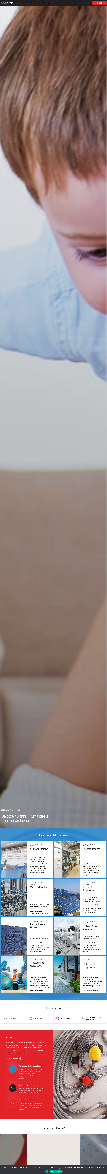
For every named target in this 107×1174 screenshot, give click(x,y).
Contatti (86, 3)
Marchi (59, 3)
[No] (105, 1169)
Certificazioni (72, 3)
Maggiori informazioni (56, 1171)
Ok (47, 1171)
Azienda (19, 3)
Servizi (29, 3)
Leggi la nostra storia (13, 1058)
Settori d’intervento (44, 3)
